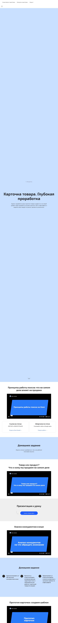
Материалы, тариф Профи (22, 2)
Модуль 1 (31, 2)
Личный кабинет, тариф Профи (8, 2)
